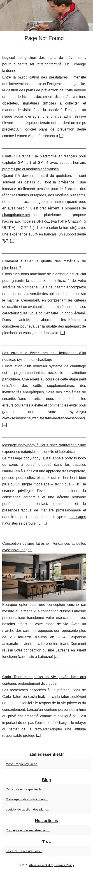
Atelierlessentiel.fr (41, 865)
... (61, 136)
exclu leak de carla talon (48, 697)
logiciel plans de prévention (49, 129)
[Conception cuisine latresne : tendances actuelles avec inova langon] (44, 577)
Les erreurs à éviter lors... (24, 851)
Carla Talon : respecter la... (25, 789)
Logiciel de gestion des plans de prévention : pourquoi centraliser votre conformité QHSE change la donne (44, 64)
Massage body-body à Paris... (27, 799)
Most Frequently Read (21, 764)
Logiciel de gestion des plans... (28, 809)
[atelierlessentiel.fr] (46, 15)
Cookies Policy (64, 865)
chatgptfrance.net (16, 215)
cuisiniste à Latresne (35, 656)
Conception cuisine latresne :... (28, 830)
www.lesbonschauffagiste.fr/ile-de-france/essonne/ (43, 418)
